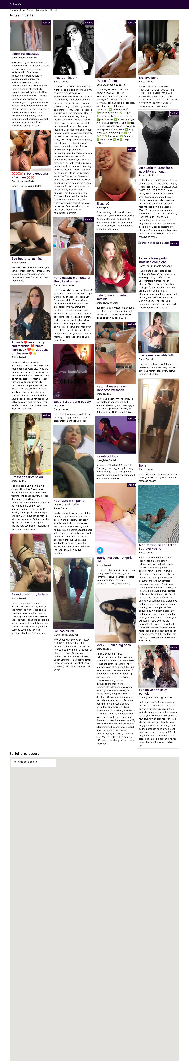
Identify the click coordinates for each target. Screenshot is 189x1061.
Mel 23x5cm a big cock (113, 645)
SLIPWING (15, 4)
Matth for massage (25, 53)
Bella (142, 465)
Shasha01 (103, 203)
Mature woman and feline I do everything (157, 547)
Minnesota (41, 10)
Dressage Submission (27, 477)
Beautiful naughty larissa (29, 594)
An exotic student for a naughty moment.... (156, 169)
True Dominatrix (65, 77)
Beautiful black (107, 456)
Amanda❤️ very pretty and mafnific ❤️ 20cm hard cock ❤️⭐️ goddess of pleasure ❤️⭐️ (29, 347)
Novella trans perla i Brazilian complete (153, 260)
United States (26, 10)
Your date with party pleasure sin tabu (69, 502)
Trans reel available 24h (156, 355)
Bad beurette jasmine (27, 258)
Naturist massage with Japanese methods (112, 388)
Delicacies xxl (64, 631)
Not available (148, 77)
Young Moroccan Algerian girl (115, 559)
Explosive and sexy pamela (153, 691)
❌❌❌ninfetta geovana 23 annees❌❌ (29, 175)
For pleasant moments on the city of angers (72, 279)
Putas (13, 10)
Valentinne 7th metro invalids (111, 297)
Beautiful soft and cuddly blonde (72, 403)
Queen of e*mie (107, 81)
